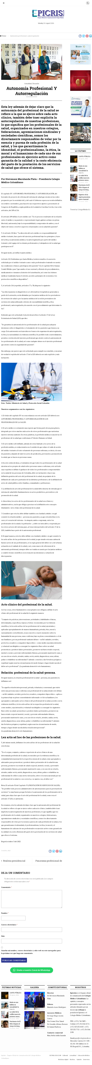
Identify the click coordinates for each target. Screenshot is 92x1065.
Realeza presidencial (14, 860)
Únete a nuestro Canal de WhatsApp (33, 970)
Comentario (6, 887)
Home (4, 36)
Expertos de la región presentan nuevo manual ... (84, 197)
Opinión (79, 1059)
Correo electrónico (9, 925)
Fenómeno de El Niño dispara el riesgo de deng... (84, 187)
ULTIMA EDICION (55, 1055)
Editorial (65, 1055)
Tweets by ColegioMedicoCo (80, 209)
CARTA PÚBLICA (84, 156)
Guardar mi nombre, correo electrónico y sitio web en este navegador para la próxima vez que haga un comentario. (31, 951)
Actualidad (28, 83)
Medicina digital (63, 1059)
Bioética (72, 1059)
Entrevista (86, 1059)
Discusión (35, 83)
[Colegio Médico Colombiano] (46, 15)
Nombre (5, 913)
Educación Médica (84, 1055)
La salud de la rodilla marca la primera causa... (84, 177)
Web (3, 936)
